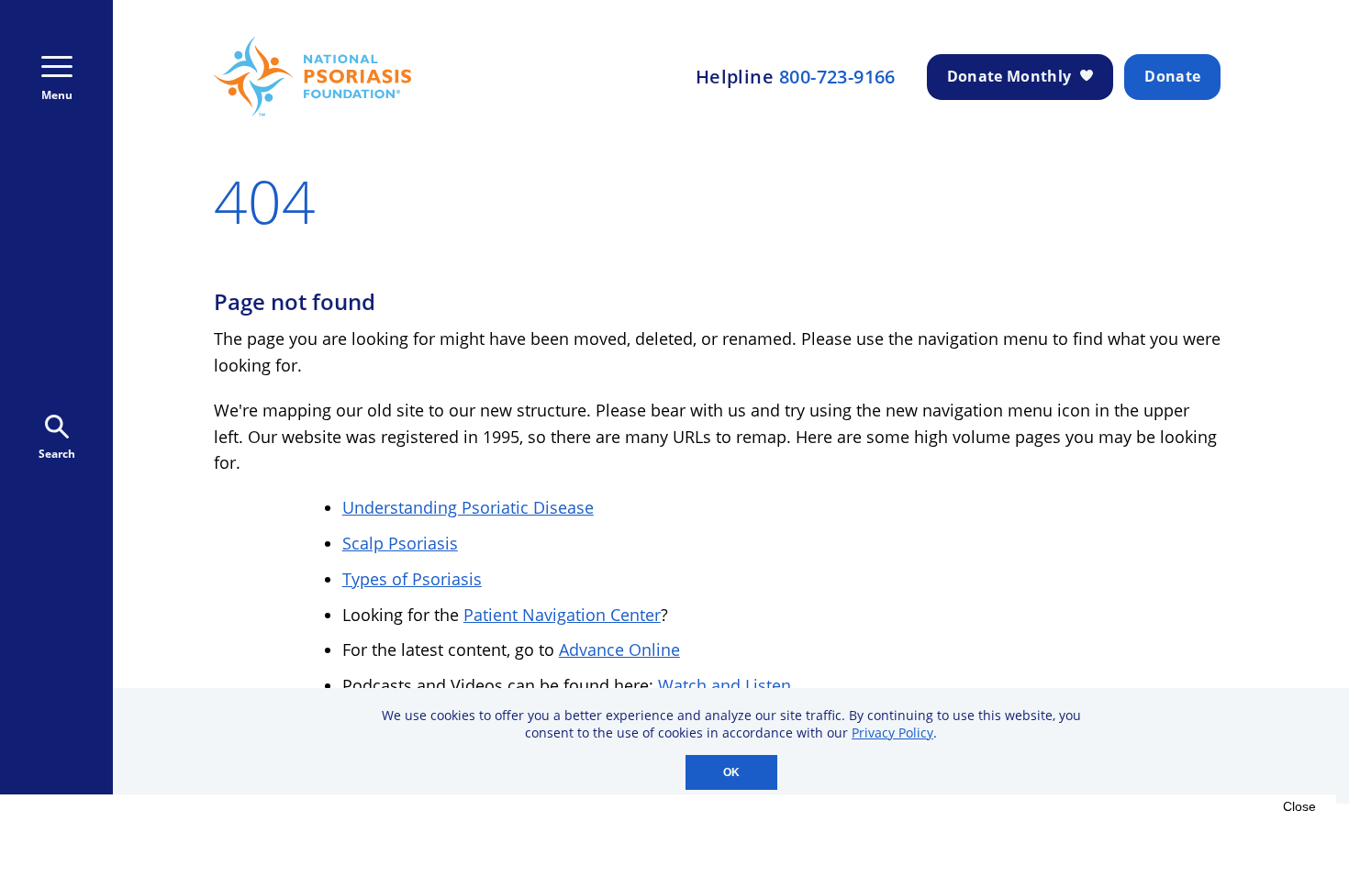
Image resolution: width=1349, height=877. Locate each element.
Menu (56, 95)
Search (57, 453)
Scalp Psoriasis (400, 543)
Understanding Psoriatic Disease (468, 507)
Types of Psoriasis (412, 579)
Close (1299, 806)
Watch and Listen (724, 685)
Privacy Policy (892, 732)
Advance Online (619, 649)
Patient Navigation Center (562, 615)
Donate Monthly (1009, 76)
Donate (1172, 76)
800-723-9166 (837, 77)
